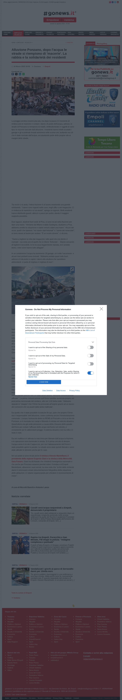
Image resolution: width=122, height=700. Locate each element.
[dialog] (61, 350)
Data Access (61, 390)
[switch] (90, 347)
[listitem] (61, 342)
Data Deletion (47, 390)
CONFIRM (43, 382)
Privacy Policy (74, 390)
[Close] (102, 309)
